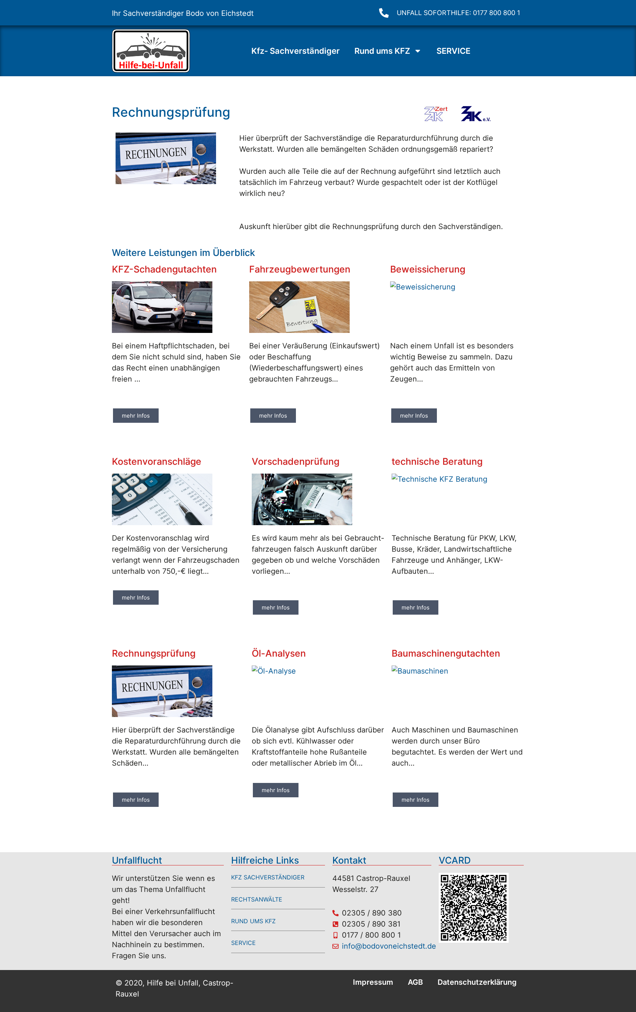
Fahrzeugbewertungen (299, 269)
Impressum (373, 982)
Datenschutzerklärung (477, 982)
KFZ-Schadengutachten (164, 269)
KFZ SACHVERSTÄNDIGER (267, 877)
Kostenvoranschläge (156, 461)
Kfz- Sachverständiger (295, 51)
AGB (415, 982)
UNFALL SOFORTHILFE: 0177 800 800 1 (458, 13)
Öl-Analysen (279, 653)
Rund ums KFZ (382, 51)
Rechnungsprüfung (153, 653)
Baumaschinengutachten (446, 653)
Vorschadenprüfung (295, 461)
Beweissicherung (427, 269)
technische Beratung (437, 461)
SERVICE (453, 51)
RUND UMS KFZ (253, 921)
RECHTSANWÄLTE (256, 899)
